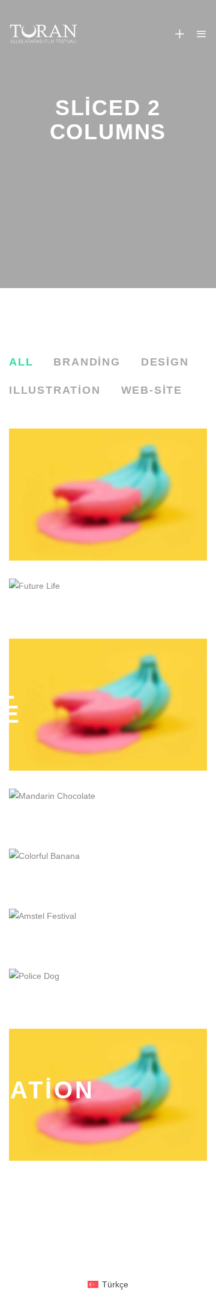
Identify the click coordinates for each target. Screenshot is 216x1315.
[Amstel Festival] (108, 930)
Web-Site (151, 390)
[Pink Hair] (108, 495)
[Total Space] (108, 705)
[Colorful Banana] (108, 870)
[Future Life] (108, 600)
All (21, 362)
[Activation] (108, 1095)
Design (165, 362)
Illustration (55, 390)
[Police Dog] (108, 990)
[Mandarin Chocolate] (108, 810)
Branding (86, 362)
